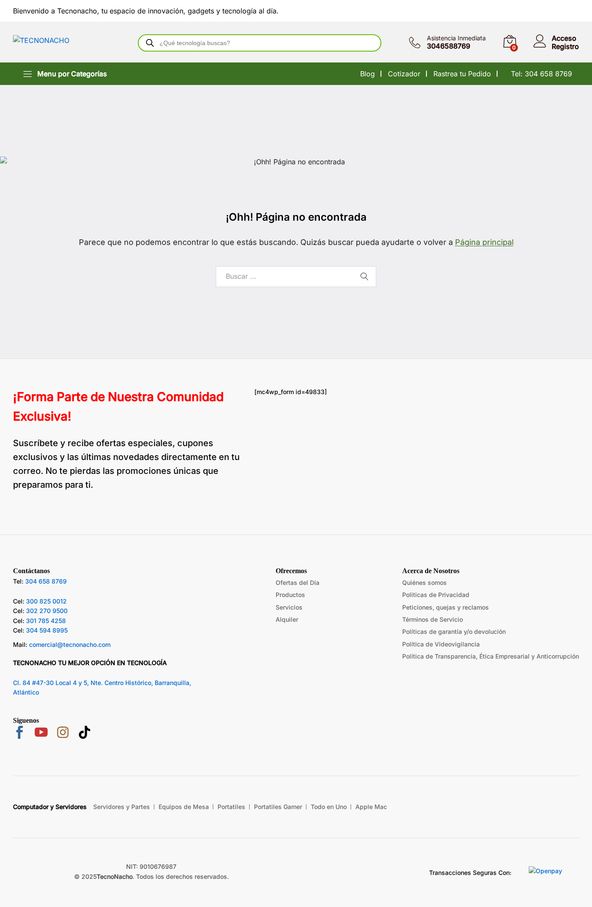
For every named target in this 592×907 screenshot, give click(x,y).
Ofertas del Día (297, 582)
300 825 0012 (46, 601)
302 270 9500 (47, 610)
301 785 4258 (46, 620)
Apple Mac (371, 806)
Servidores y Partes (121, 806)
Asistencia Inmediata (456, 38)
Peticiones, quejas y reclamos (445, 607)
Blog (367, 73)
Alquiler (287, 619)
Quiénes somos (424, 582)
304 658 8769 (46, 581)
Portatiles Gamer (278, 806)
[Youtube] (41, 733)
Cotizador (404, 73)
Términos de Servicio (432, 619)
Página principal (484, 242)
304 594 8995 (47, 630)
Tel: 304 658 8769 (541, 73)
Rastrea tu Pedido (462, 73)
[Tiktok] (84, 733)
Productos (290, 594)
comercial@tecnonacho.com (70, 644)
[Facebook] (19, 733)
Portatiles (231, 806)
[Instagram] (63, 733)
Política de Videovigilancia (441, 644)
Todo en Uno (329, 806)
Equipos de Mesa (184, 806)
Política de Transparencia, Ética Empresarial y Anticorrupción (490, 656)
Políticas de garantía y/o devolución (454, 631)
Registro (565, 46)
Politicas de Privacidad (435, 594)
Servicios (289, 607)
